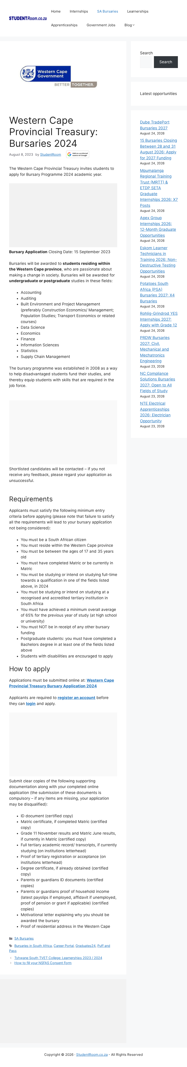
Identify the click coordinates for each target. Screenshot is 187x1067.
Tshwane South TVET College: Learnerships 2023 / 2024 (58, 958)
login (31, 703)
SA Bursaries (107, 11)
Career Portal (64, 946)
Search (146, 53)
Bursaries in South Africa (33, 946)
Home (56, 11)
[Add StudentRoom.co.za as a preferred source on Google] (77, 154)
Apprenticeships (64, 25)
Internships (79, 11)
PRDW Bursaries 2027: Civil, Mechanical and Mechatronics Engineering (155, 349)
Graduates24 (85, 946)
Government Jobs (101, 25)
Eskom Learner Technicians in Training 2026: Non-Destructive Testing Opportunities (158, 259)
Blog (128, 25)
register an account (76, 697)
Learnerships (137, 11)
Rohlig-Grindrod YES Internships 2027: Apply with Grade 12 (159, 319)
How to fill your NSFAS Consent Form (43, 963)
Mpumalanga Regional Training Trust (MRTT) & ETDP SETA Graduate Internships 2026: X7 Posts (159, 188)
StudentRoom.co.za (92, 1054)
